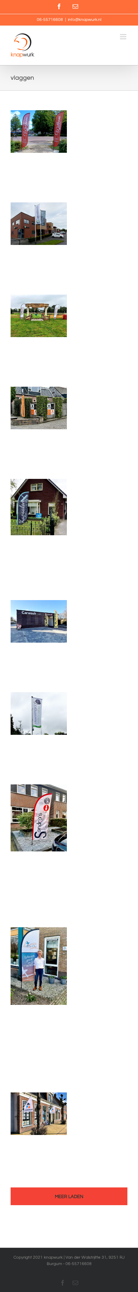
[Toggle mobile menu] (123, 36)
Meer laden (69, 1196)
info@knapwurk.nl (84, 19)
